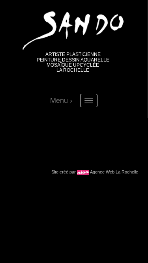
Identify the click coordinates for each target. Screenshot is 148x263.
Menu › (61, 100)
